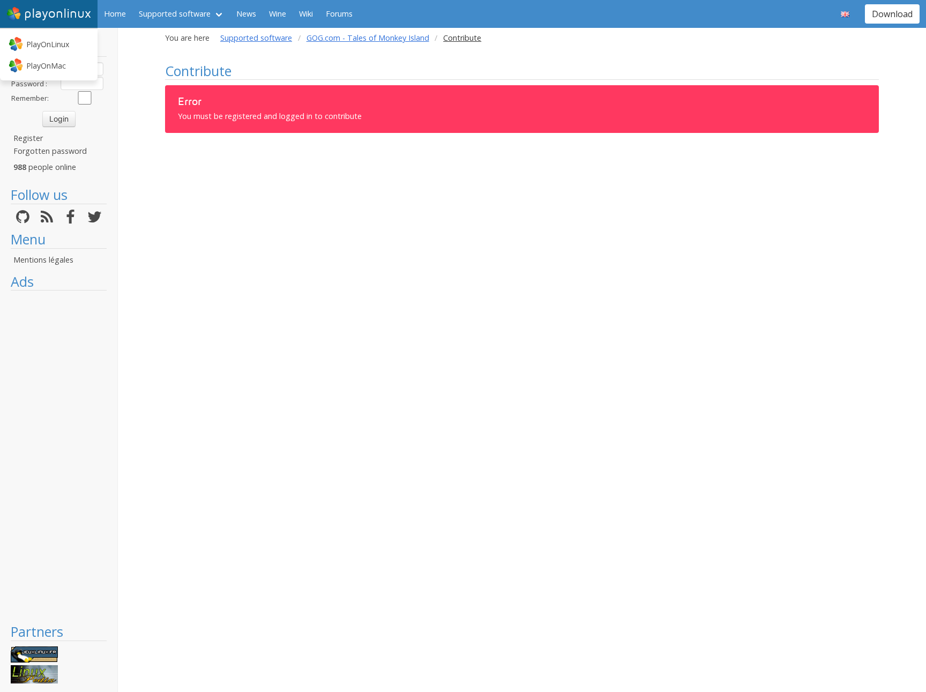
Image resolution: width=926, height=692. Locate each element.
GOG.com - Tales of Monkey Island (368, 38)
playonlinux (57, 13)
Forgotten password (50, 151)
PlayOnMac (46, 66)
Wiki (306, 14)
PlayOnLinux (47, 44)
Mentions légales (43, 260)
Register (28, 138)
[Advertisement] (59, 456)
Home (115, 14)
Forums (339, 14)
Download (892, 14)
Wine (277, 14)
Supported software (175, 14)
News (246, 14)
